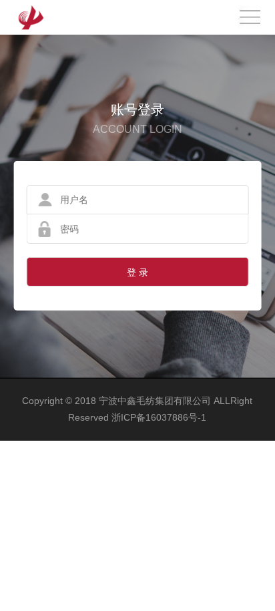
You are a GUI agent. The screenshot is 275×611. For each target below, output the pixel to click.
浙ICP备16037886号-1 (158, 417)
